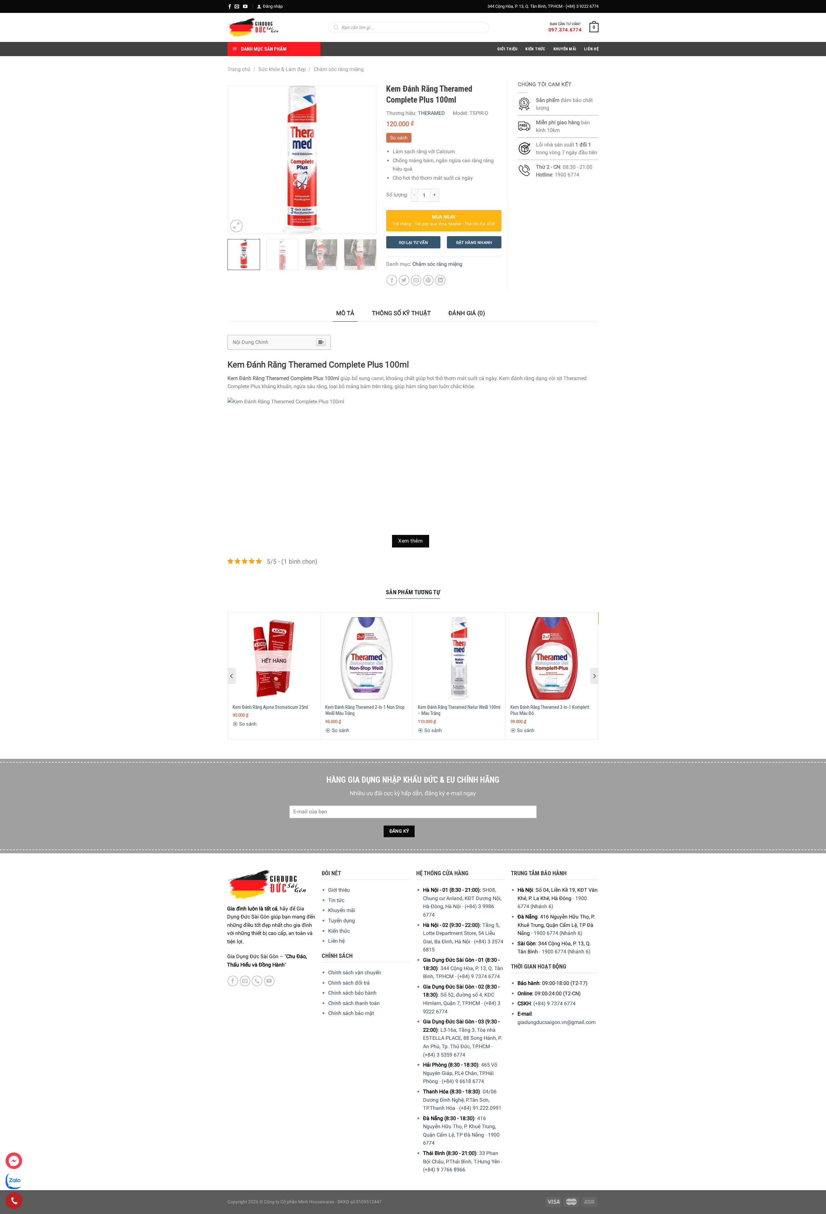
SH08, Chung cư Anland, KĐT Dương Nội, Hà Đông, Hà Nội (462, 898)
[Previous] (239, 160)
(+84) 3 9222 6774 (582, 6)
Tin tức (336, 900)
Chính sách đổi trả (349, 983)
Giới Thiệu (507, 48)
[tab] (345, 313)
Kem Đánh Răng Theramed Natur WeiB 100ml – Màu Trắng (459, 710)
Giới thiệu (339, 890)
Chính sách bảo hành (352, 993)
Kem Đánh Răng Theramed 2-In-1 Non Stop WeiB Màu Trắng (365, 710)
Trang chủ (238, 69)
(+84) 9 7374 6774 (479, 976)
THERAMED (431, 113)
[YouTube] (245, 6)
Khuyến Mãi (565, 48)
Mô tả (345, 313)
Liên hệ (336, 941)
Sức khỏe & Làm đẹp (282, 69)
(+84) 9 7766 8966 (444, 1170)
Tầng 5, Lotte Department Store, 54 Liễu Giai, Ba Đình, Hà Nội (461, 933)
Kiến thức (535, 48)
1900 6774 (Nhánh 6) (558, 933)
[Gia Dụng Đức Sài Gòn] (253, 27)
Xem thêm (410, 541)
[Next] (365, 160)
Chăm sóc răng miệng (339, 69)
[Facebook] (229, 6)
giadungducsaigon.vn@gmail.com (557, 1022)
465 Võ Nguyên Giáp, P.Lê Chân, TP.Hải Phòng (460, 1073)
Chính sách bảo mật (351, 1013)
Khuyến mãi (341, 910)
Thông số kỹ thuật (401, 313)
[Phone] (14, 1201)
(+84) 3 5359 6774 (444, 1055)
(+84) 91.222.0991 (480, 1108)
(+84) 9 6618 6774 (463, 1081)
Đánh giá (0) (466, 313)
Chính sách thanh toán (354, 1003)
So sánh (399, 138)
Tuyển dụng (341, 921)
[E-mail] (237, 6)
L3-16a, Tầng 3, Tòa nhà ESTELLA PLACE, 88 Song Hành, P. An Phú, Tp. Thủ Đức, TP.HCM (462, 1038)
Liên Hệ (591, 48)
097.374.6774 (565, 29)
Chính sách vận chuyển (354, 972)
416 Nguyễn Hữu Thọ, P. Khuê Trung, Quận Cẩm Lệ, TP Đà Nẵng (459, 1126)
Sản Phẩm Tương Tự (413, 592)
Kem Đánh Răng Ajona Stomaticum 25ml (270, 707)
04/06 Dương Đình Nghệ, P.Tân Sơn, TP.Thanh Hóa (460, 1100)
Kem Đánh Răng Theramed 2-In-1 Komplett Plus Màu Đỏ (549, 710)
